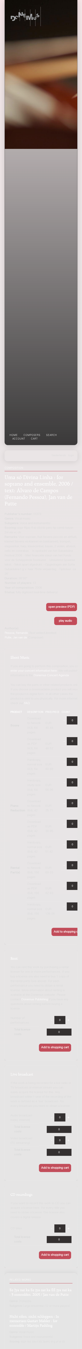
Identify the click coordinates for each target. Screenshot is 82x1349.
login (71, 455)
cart (34, 439)
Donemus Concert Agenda (51, 675)
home (14, 435)
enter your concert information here (33, 670)
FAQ (27, 703)
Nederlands (59, 455)
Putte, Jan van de (16, 637)
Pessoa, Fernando (16, 633)
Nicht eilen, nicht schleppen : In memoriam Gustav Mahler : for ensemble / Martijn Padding (34, 1320)
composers (31, 435)
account (18, 439)
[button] (61, 607)
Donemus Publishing (34, 999)
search (51, 435)
